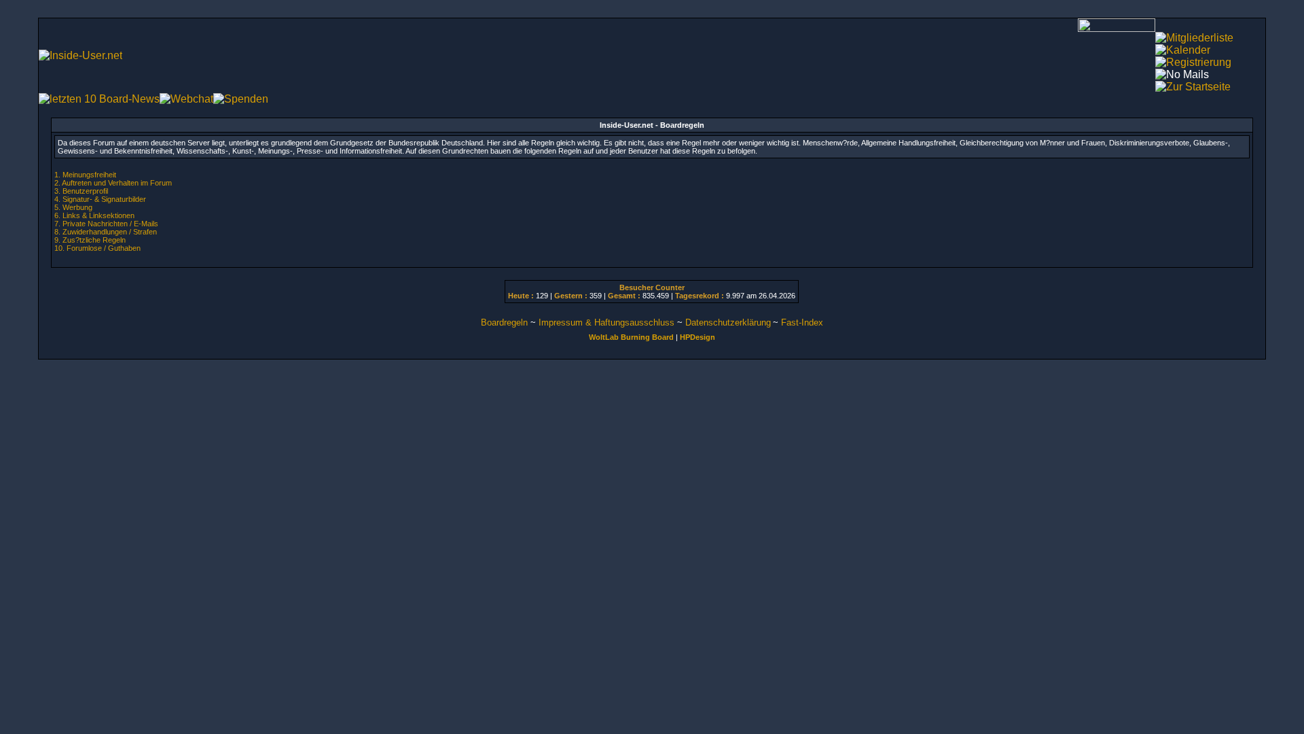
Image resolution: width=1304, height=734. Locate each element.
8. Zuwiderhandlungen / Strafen (105, 232)
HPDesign (697, 337)
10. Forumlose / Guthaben (97, 248)
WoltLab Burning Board (631, 337)
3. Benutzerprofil (81, 191)
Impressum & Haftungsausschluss (606, 322)
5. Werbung (73, 207)
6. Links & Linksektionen (94, 215)
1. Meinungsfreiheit (85, 175)
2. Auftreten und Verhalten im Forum (113, 183)
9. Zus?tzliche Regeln (90, 240)
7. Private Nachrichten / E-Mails (106, 224)
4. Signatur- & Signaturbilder (100, 199)
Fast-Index (802, 322)
